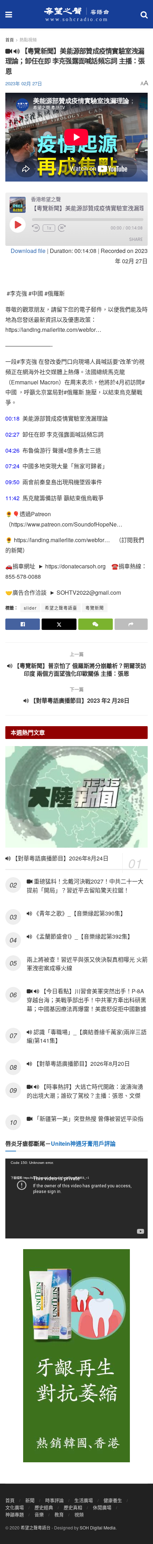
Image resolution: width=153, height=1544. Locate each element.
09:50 (12, 482)
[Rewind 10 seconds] (36, 228)
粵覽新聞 (94, 608)
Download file (28, 251)
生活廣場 (83, 1500)
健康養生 (113, 1500)
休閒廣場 (102, 1507)
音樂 (39, 1514)
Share (136, 239)
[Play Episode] (17, 224)
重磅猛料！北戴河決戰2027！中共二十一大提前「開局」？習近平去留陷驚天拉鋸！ (85, 885)
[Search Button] (144, 14)
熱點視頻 (28, 40)
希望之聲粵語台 (36, 1527)
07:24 (12, 466)
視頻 (79, 1514)
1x (49, 228)
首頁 (9, 40)
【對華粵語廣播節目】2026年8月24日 (60, 858)
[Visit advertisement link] (76, 1355)
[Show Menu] (8, 14)
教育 (59, 1514)
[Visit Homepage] (76, 14)
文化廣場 (14, 1507)
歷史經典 (44, 1507)
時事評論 (54, 1500)
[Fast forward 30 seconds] (62, 228)
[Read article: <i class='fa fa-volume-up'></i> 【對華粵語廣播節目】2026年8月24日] (76, 797)
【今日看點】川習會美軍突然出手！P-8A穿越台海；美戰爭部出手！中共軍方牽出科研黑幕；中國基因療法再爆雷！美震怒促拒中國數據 (87, 1000)
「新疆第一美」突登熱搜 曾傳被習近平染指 (87, 1118)
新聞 (30, 1500)
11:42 (12, 498)
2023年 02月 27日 (23, 83)
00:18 (12, 418)
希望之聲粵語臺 (61, 608)
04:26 (12, 450)
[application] (76, 1198)
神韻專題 (14, 1514)
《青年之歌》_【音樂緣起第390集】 (79, 913)
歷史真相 (73, 1507)
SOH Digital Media (98, 1527)
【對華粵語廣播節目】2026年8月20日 (81, 1063)
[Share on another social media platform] (131, 624)
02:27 (12, 434)
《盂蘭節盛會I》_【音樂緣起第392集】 (82, 936)
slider (30, 608)
